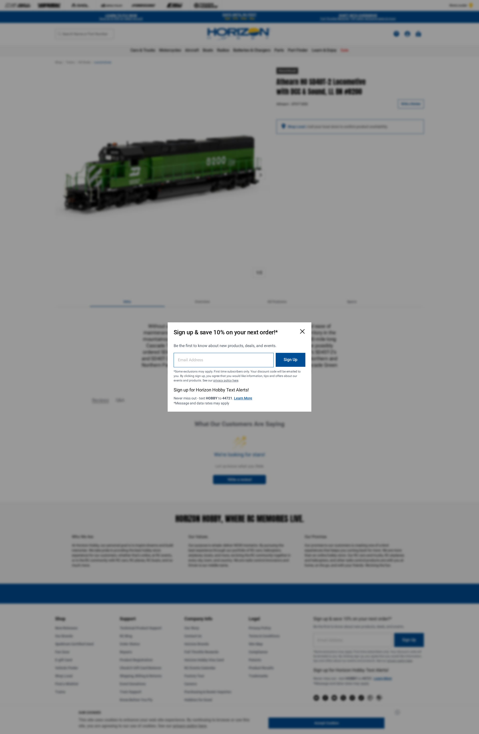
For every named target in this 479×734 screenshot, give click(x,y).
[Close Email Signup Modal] (302, 331)
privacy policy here (225, 380)
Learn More (243, 398)
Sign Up (290, 359)
